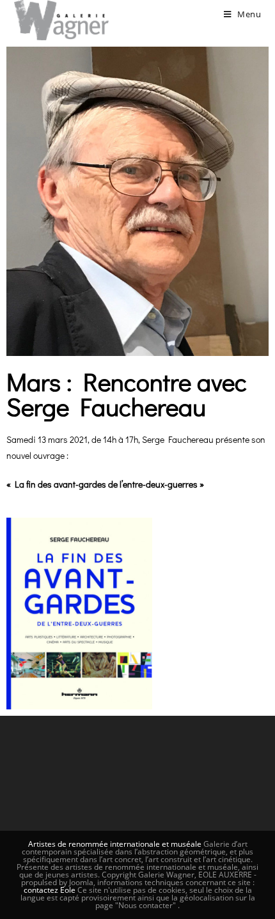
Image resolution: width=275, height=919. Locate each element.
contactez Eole (50, 889)
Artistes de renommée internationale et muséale (114, 843)
